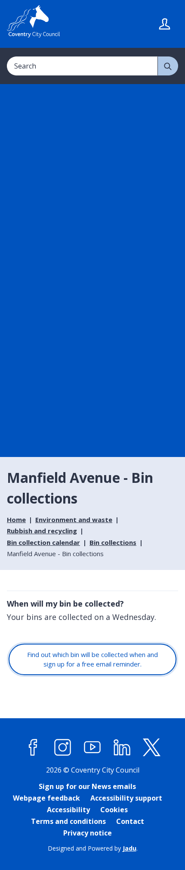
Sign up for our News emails (87, 786)
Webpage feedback (46, 798)
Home (16, 519)
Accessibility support (126, 798)
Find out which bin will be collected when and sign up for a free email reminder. (92, 659)
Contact (130, 821)
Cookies (114, 809)
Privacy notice (87, 833)
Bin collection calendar (43, 542)
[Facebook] (33, 747)
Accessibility (68, 809)
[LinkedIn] (122, 747)
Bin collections (112, 542)
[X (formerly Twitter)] (152, 747)
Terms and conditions (68, 821)
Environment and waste (73, 519)
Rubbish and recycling (42, 530)
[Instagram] (63, 747)
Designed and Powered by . (93, 848)
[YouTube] (92, 747)
